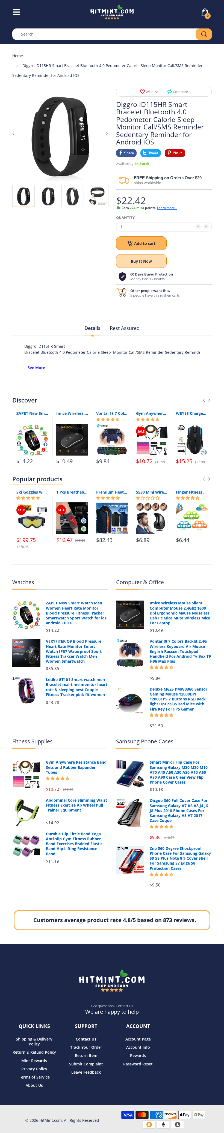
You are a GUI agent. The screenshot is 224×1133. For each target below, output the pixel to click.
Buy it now (141, 261)
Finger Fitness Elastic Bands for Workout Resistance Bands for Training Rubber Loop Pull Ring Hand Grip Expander (192, 492)
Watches (23, 582)
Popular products (37, 479)
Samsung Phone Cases (144, 741)
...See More (34, 367)
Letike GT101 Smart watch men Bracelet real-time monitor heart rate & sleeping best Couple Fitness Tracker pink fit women (76, 687)
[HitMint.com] (112, 11)
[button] (108, 419)
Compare (180, 91)
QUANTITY (125, 217)
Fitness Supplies (32, 741)
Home (17, 55)
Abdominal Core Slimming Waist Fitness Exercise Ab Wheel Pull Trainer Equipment (76, 805)
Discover (24, 400)
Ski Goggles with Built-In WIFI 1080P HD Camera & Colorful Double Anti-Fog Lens (32, 492)
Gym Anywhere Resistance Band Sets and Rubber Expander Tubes (152, 413)
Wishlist (152, 91)
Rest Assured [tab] (125, 328)
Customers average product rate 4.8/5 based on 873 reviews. (114, 920)
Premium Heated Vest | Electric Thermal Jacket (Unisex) (112, 492)
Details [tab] (92, 328)
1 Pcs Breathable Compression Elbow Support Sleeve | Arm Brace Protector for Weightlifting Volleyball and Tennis (72, 492)
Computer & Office (140, 582)
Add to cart (144, 243)
